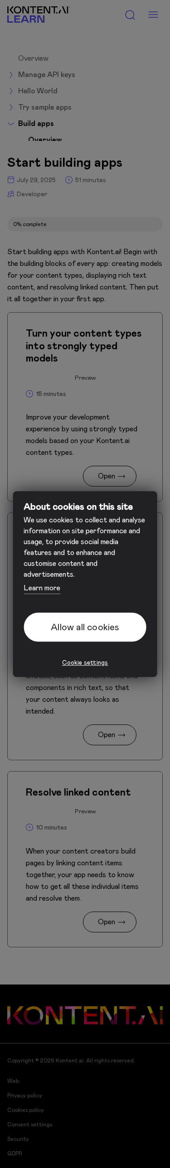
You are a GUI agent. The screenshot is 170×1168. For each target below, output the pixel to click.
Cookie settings (85, 663)
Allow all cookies (85, 627)
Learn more (42, 588)
